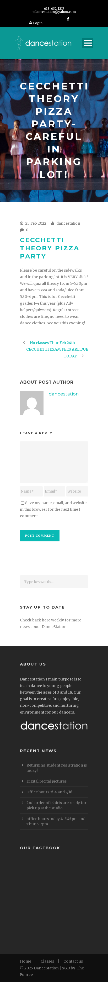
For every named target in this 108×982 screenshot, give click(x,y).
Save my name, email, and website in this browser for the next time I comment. (53, 509)
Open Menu (87, 43)
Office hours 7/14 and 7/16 (49, 792)
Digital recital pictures (46, 781)
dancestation (68, 223)
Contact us (73, 961)
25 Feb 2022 (35, 223)
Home (25, 961)
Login (37, 23)
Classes (47, 961)
